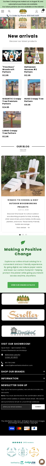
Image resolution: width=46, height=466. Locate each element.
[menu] (2, 11)
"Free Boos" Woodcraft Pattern (8, 69)
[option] (23, 23)
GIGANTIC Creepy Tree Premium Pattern (11, 101)
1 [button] (20, 26)
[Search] (9, 11)
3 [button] (25, 26)
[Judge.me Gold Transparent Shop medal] (23, 452)
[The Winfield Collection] (23, 299)
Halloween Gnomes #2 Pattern (30, 69)
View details (21, 227)
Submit (38, 407)
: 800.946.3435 (32, 15)
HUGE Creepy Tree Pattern (34, 100)
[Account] (36, 11)
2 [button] (23, 26)
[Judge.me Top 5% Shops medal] (34, 452)
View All (23, 150)
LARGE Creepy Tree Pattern (9, 132)
